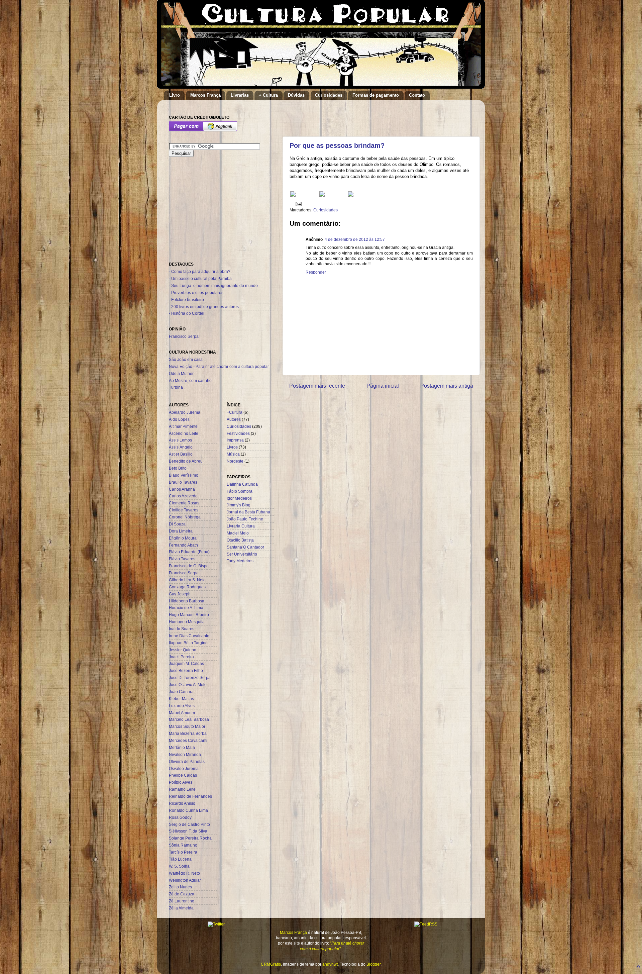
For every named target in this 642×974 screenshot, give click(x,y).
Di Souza (177, 524)
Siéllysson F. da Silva (188, 831)
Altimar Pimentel (184, 426)
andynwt (330, 964)
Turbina (176, 387)
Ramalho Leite (182, 789)
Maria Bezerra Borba (188, 733)
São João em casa (186, 359)
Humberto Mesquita (187, 621)
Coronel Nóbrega (185, 517)
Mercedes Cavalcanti (188, 740)
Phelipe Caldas (183, 775)
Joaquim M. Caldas (186, 663)
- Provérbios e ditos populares (196, 292)
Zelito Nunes (180, 887)
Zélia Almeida (181, 908)
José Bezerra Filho (186, 670)
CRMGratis (271, 964)
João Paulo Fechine (245, 519)
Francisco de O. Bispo (189, 566)
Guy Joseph (180, 594)
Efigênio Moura (183, 538)
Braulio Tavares (183, 482)
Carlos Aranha (182, 489)
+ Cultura (268, 95)
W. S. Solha (179, 866)
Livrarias (240, 95)
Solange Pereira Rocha (190, 838)
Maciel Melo (238, 533)
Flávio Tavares (182, 559)
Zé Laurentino (181, 901)
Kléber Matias (181, 698)
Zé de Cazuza (181, 894)
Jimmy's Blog (238, 505)
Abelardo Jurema (184, 412)
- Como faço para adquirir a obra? (199, 271)
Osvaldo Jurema (184, 768)
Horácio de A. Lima (186, 607)
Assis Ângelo (181, 447)
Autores (234, 419)
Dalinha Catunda (242, 484)
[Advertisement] (367, 115)
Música (233, 454)
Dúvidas (296, 95)
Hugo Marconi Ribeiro (189, 614)
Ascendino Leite (183, 433)
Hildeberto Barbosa (186, 601)
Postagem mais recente (317, 386)
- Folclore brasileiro (186, 299)
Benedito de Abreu (186, 461)
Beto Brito (178, 468)
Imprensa (235, 440)
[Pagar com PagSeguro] (203, 130)
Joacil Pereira (181, 657)
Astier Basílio (181, 454)
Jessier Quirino (182, 650)
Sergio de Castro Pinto (189, 824)
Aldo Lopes (179, 419)
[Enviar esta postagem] (298, 203)
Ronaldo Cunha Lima (188, 810)
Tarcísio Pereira (183, 852)
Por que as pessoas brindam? (337, 145)
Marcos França (205, 95)
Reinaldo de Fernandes (190, 796)
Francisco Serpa (184, 336)
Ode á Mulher (181, 373)
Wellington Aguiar (185, 880)
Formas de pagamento (375, 95)
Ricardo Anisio (182, 803)
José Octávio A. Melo (188, 684)
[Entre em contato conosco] (350, 195)
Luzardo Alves (182, 705)
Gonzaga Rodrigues (187, 587)
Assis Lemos (180, 440)
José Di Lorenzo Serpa (190, 677)
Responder (316, 272)
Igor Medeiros (239, 498)
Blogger (373, 964)
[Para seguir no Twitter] (322, 195)
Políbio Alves (180, 782)
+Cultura (234, 412)
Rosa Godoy (180, 817)
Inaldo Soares (181, 628)
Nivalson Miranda (185, 754)
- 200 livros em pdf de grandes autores (204, 306)
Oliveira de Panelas (187, 761)
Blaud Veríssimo (183, 475)
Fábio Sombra (239, 491)
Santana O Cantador (245, 547)
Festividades (238, 433)
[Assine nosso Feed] (293, 195)
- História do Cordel (186, 313)
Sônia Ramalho (183, 845)
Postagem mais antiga (446, 386)
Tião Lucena (180, 859)
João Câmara (181, 691)
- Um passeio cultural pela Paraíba (200, 278)
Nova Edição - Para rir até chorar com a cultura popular (219, 366)
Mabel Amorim (182, 712)
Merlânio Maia (182, 747)
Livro (174, 95)
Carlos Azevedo (183, 496)
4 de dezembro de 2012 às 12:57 (355, 239)
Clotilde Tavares (183, 510)
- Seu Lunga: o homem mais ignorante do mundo (213, 285)
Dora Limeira (181, 531)
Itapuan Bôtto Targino (188, 643)
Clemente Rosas (184, 503)
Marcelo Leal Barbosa (189, 719)
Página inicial (382, 386)
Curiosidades (328, 95)
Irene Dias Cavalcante (189, 636)
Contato (417, 95)
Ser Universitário (242, 554)
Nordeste (235, 461)
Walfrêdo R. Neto (184, 873)
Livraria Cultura (241, 526)
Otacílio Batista (240, 540)
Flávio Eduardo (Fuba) (189, 552)
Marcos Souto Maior (187, 726)
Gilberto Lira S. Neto (187, 580)
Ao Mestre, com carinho (190, 380)
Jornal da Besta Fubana (248, 512)
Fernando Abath (183, 545)
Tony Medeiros (240, 561)
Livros (232, 447)
